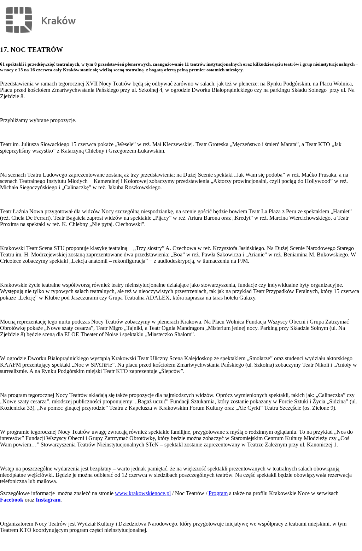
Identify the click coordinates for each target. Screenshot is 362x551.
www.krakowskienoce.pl (143, 493)
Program (218, 493)
